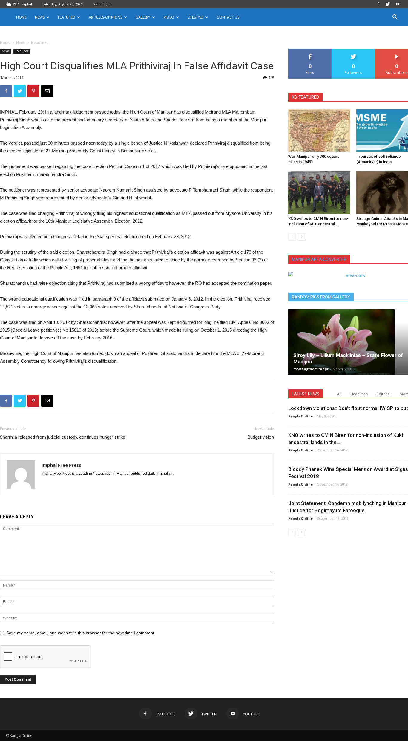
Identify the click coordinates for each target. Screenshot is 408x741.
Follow (353, 51)
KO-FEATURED (305, 97)
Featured (66, 17)
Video (169, 17)
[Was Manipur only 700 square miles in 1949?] (319, 130)
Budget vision (261, 437)
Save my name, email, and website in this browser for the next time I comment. (80, 632)
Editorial (384, 394)
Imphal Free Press (61, 465)
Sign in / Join (102, 4)
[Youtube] (397, 4)
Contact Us (228, 17)
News (20, 42)
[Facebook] (377, 4)
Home (21, 17)
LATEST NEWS (305, 393)
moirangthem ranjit (311, 369)
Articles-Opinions (105, 17)
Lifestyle (195, 17)
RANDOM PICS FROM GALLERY (321, 297)
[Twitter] (387, 4)
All (339, 394)
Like (310, 51)
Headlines (21, 51)
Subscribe (396, 51)
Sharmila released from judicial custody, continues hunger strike (62, 437)
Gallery (143, 17)
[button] (395, 18)
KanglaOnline (300, 416)
